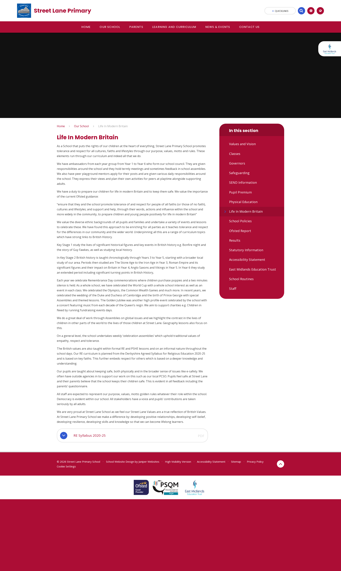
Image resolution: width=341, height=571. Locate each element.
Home (61, 126)
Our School (81, 126)
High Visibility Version (178, 461)
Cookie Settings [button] (66, 466)
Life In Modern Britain (113, 126)
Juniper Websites (149, 461)
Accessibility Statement (211, 461)
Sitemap (236, 461)
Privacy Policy (255, 461)
